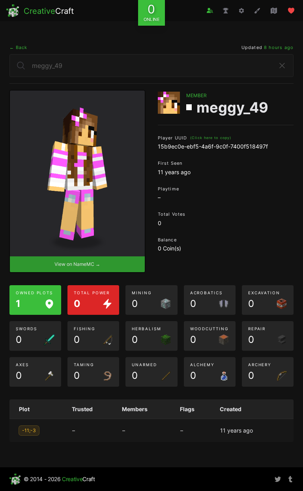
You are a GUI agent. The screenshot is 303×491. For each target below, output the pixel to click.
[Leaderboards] (225, 10)
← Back (18, 47)
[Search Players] (210, 10)
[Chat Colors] (257, 10)
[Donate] (291, 10)
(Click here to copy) (210, 137)
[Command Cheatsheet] (241, 10)
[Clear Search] (282, 65)
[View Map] (273, 10)
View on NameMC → (77, 264)
